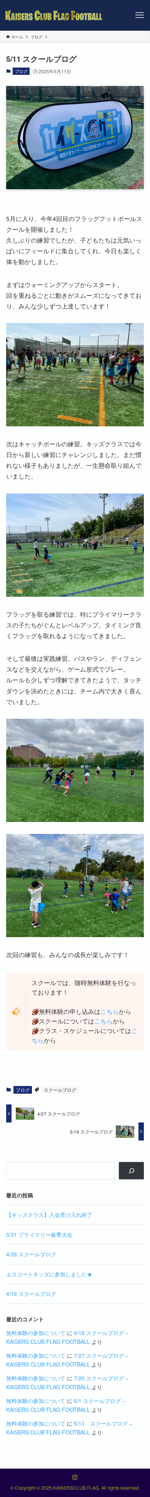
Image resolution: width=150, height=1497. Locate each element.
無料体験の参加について (35, 1333)
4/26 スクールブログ (31, 1254)
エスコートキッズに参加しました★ (49, 1274)
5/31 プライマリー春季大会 (39, 1234)
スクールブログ (60, 1089)
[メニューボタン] (139, 15)
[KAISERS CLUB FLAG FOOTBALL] (54, 15)
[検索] (131, 1171)
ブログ (21, 71)
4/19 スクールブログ (31, 1293)
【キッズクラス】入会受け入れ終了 (49, 1214)
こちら (109, 1011)
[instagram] (75, 1477)
